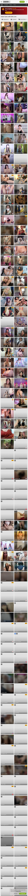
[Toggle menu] (1, 1)
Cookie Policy (18, 891)
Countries (14, 19)
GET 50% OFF (8, 12)
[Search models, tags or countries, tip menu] (26, 4)
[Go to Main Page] (8, 1)
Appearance (6, 19)
